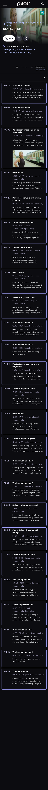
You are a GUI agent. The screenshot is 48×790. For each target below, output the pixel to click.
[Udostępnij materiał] (26, 38)
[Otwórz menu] (5, 4)
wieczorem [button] (40, 67)
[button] (44, 77)
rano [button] (31, 67)
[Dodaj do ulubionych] (19, 38)
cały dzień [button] (40, 70)
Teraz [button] (24, 67)
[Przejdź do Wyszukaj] (42, 4)
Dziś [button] (18, 67)
